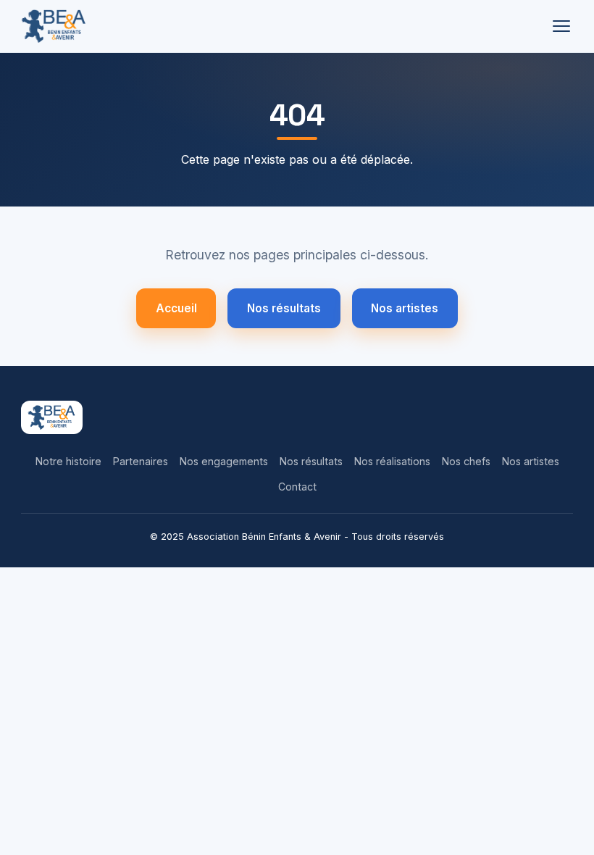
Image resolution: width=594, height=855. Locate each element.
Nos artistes (404, 308)
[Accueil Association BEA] (54, 26)
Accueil (176, 308)
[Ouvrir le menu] (561, 26)
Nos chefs (466, 461)
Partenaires (140, 461)
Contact (297, 486)
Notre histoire (68, 461)
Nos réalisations (392, 461)
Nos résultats (284, 308)
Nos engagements (224, 461)
